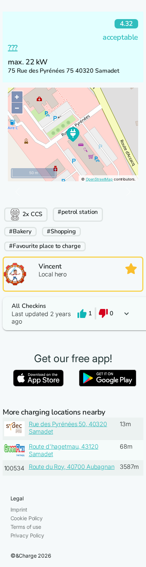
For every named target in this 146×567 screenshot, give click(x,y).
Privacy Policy (27, 535)
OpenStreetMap (99, 179)
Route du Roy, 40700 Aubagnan (72, 466)
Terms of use (25, 527)
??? (13, 48)
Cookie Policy (26, 518)
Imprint (18, 509)
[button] (73, 313)
